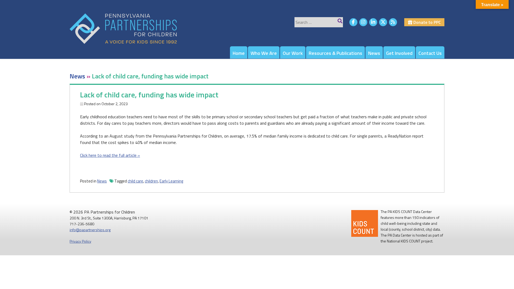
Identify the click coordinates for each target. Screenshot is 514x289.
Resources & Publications (335, 53)
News (374, 53)
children (151, 181)
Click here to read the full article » (110, 155)
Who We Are (264, 53)
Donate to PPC (426, 22)
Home (239, 53)
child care (135, 181)
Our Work (293, 53)
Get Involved (399, 53)
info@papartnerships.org (90, 230)
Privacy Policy (80, 241)
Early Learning (171, 181)
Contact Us (430, 53)
